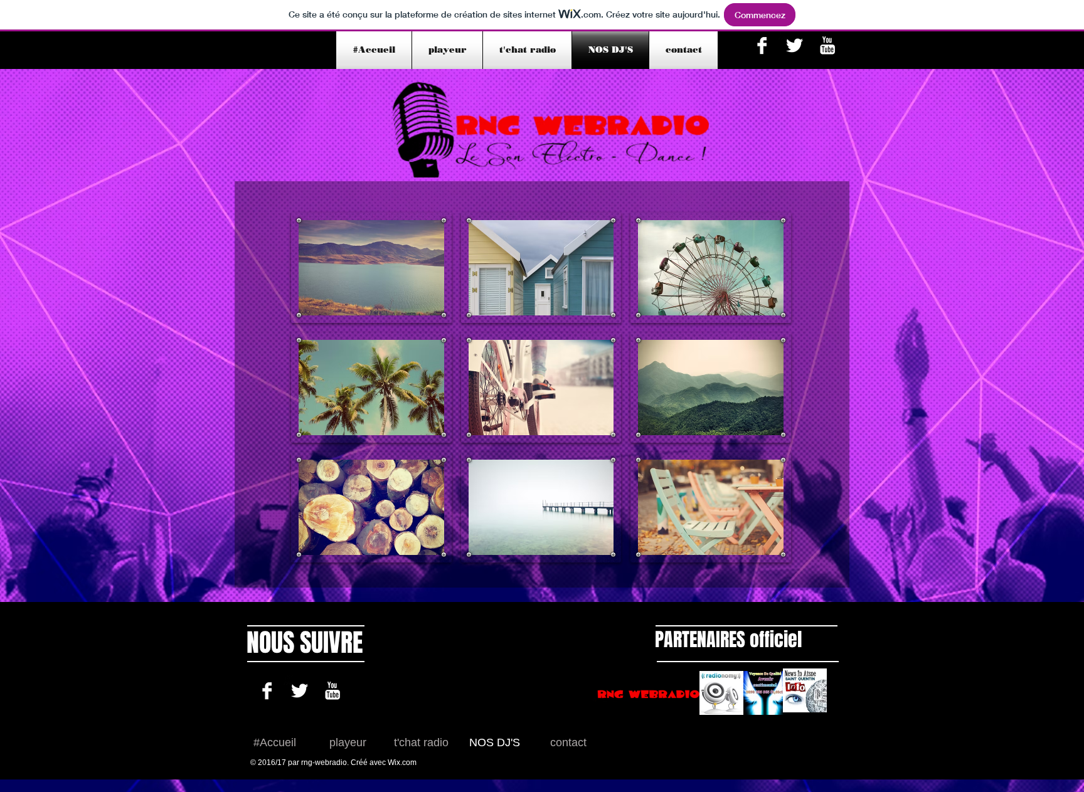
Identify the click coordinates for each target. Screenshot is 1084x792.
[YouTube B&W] (827, 45)
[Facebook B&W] (762, 45)
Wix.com (402, 762)
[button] (371, 268)
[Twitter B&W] (794, 45)
